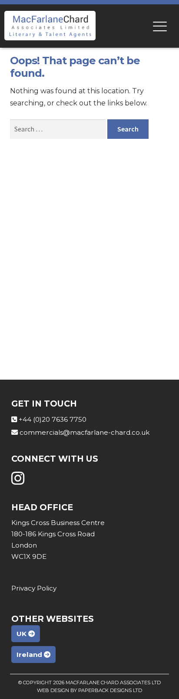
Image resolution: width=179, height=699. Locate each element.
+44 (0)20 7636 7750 (52, 419)
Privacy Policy (33, 588)
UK (22, 634)
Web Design (53, 690)
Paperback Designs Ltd (110, 690)
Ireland (30, 654)
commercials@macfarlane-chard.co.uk (84, 432)
